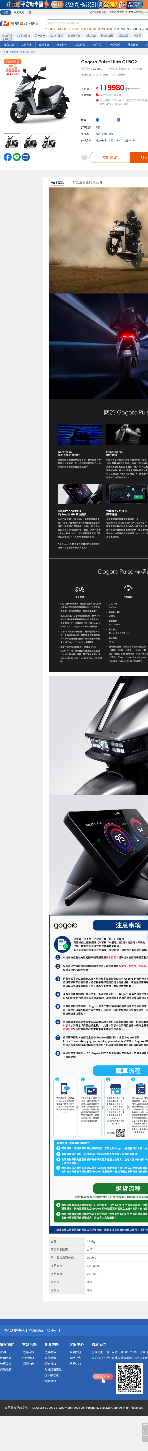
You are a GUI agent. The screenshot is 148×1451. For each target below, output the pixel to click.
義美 (141, 29)
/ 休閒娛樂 (13, 51)
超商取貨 (7, 39)
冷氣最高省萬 (88, 29)
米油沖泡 (62, 44)
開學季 (102, 29)
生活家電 (80, 44)
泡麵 (116, 29)
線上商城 (7, 35)
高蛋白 (76, 29)
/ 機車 (32, 51)
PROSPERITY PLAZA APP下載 (127, 12)
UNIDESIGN (63, 29)
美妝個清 (115, 44)
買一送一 (40, 35)
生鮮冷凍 (26, 44)
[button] (26, 156)
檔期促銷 (91, 35)
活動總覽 (123, 35)
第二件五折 (56, 35)
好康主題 (9, 44)
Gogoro (97, 68)
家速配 (137, 35)
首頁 (6, 51)
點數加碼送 (74, 35)
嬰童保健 (133, 44)
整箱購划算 (107, 35)
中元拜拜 (50, 29)
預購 (98, 127)
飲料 (123, 29)
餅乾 (109, 29)
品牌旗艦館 (23, 35)
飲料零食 (44, 44)
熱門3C (97, 44)
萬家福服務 (100, 12)
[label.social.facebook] (8, 156)
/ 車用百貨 (24, 51)
